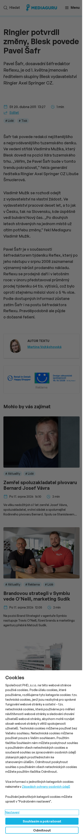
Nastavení (12, 812)
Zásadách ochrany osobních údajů (46, 786)
